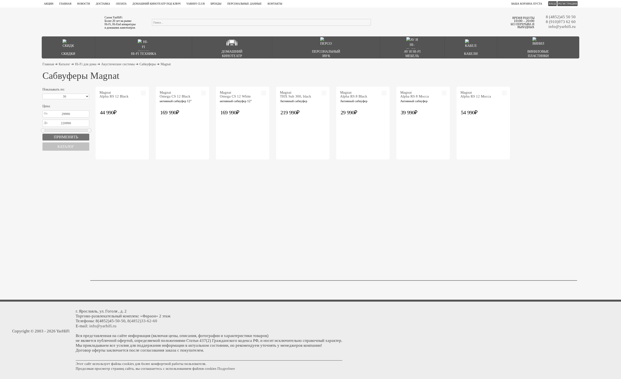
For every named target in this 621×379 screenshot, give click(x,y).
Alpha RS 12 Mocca (475, 94)
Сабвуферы (147, 64)
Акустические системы (118, 64)
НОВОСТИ (83, 3)
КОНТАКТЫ (275, 3)
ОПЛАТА (121, 3)
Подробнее (226, 369)
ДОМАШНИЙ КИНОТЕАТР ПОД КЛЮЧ (156, 3)
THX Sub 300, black (295, 94)
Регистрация (567, 3)
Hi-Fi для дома (85, 64)
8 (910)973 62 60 (561, 21)
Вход (552, 3)
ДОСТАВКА (103, 3)
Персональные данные (244, 3)
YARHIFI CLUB (195, 3)
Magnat (166, 64)
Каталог (64, 64)
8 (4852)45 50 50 (561, 17)
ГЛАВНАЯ (65, 3)
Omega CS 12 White (235, 94)
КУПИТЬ (143, 112)
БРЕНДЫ (216, 3)
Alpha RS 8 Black (353, 94)
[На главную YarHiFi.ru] (70, 21)
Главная (48, 64)
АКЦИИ (48, 3)
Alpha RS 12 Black (114, 94)
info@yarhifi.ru (562, 26)
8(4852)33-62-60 (142, 321)
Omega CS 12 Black (175, 94)
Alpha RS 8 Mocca (414, 94)
